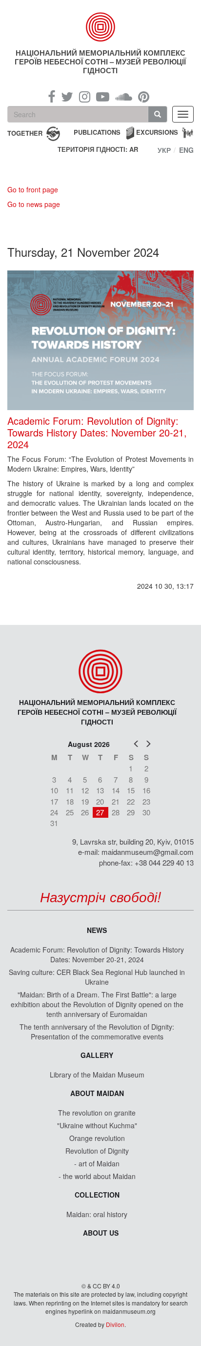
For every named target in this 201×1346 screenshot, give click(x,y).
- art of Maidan (97, 1163)
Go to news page (33, 204)
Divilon (115, 1324)
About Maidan (97, 1093)
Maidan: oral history (96, 1214)
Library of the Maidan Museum (97, 1074)
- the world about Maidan (97, 1176)
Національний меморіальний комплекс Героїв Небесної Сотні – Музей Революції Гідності (100, 61)
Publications (97, 132)
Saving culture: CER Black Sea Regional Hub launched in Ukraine (97, 977)
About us (101, 1233)
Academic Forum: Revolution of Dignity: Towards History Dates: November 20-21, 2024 (97, 432)
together (24, 132)
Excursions (157, 132)
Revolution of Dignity (97, 1151)
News (97, 930)
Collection (97, 1195)
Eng (186, 150)
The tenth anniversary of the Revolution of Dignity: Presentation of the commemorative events (97, 1031)
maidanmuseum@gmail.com (147, 852)
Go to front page (32, 189)
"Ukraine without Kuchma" (97, 1125)
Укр (164, 150)
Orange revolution (97, 1138)
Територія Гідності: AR (98, 149)
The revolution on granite (97, 1113)
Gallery (96, 1055)
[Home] (100, 26)
